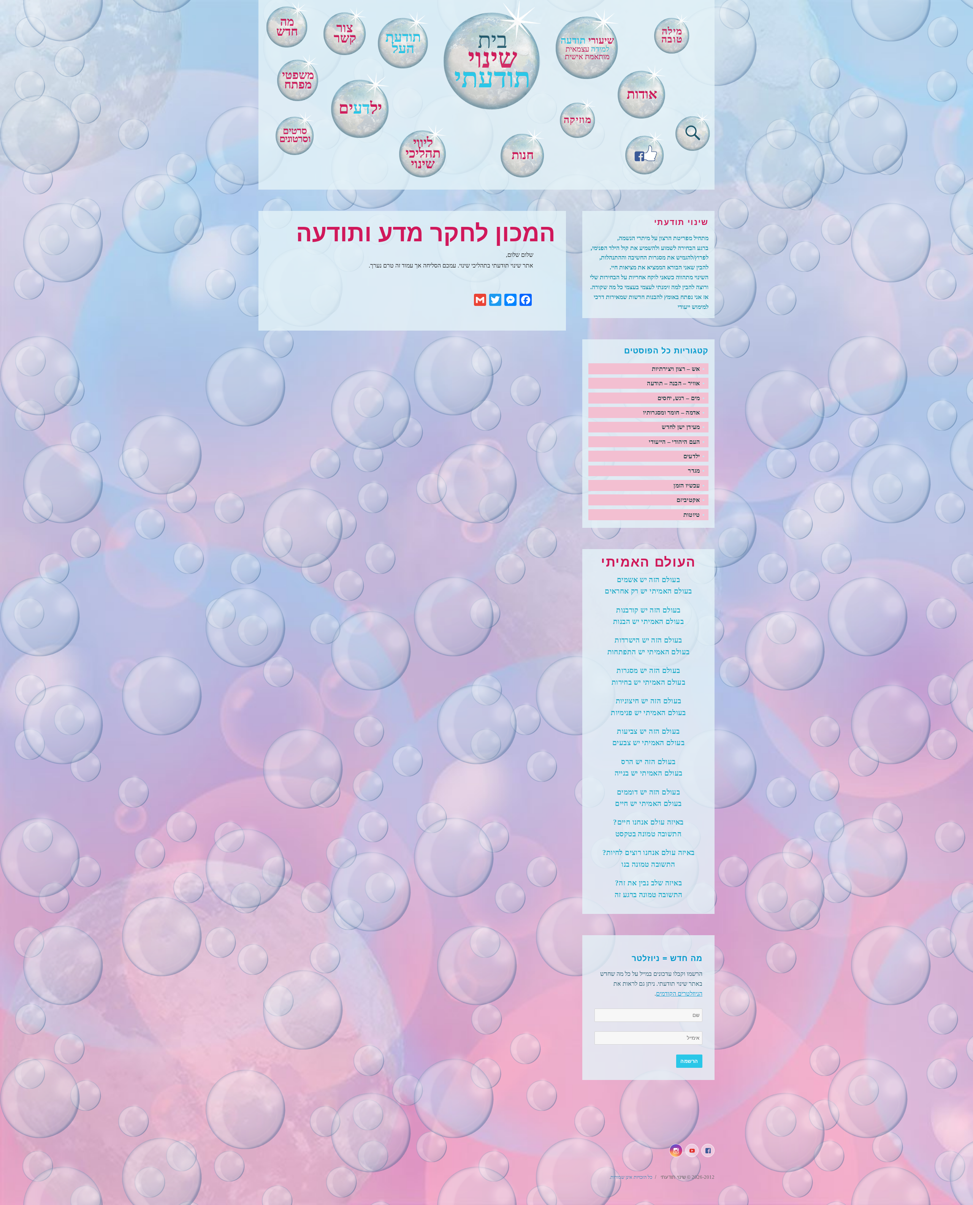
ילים (360, 108)
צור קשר (345, 33)
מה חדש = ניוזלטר (667, 958)
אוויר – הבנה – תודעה (673, 383)
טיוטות (691, 514)
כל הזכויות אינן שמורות (631, 1177)
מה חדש (287, 26)
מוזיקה (577, 119)
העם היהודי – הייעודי (674, 442)
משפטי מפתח (298, 80)
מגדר (694, 470)
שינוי (492, 61)
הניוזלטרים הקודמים (679, 993)
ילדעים (691, 456)
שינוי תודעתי (672, 1177)
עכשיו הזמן (686, 485)
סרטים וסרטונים (295, 134)
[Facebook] (645, 152)
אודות (642, 94)
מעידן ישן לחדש (681, 427)
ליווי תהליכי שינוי (423, 153)
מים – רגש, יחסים (679, 398)
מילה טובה (672, 35)
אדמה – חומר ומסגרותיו (671, 412)
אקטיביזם (688, 500)
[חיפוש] (693, 131)
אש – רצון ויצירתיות (676, 369)
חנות (523, 155)
